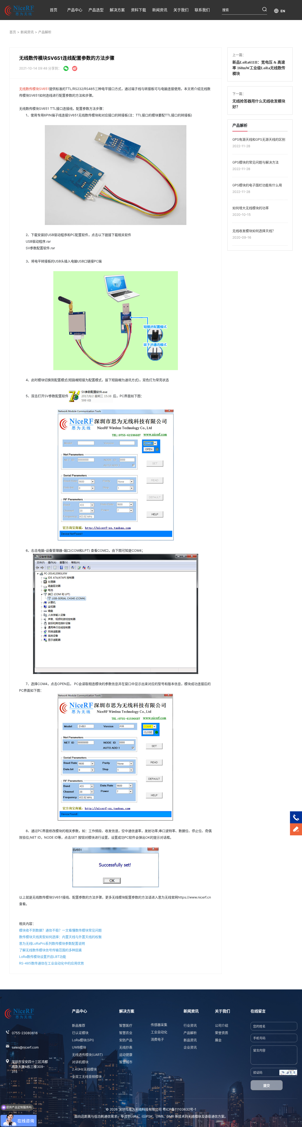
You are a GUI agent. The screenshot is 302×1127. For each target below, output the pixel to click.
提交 (266, 1085)
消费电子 (157, 1039)
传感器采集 (159, 1025)
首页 (53, 10)
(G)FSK (147, 1116)
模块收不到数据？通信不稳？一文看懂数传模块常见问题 (60, 930)
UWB (159, 1116)
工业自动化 (159, 1032)
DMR (170, 1116)
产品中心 (74, 10)
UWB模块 (79, 1047)
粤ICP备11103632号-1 (179, 1109)
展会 (218, 1040)
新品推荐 (78, 1025)
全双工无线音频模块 (87, 1076)
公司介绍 (221, 1025)
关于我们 (181, 10)
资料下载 (138, 10)
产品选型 (96, 10)
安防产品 (125, 1040)
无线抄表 (125, 1047)
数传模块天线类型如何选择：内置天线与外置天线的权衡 (60, 937)
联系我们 (202, 10)
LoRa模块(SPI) (83, 1040)
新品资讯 (190, 1040)
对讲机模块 (80, 1062)
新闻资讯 (159, 10)
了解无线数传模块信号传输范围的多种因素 (50, 950)
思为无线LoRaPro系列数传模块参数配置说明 (52, 943)
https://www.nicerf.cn (194, 897)
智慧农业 (125, 1033)
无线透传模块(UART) (87, 1055)
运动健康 (125, 1055)
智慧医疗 (125, 1025)
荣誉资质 (221, 1033)
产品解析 (44, 32)
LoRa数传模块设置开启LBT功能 (42, 957)
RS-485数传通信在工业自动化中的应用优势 (51, 963)
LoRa (134, 1116)
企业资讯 (190, 1047)
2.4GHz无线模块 (84, 1069)
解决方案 (117, 10)
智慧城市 (125, 1062)
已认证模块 (80, 1033)
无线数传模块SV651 (34, 89)
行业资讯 (190, 1025)
